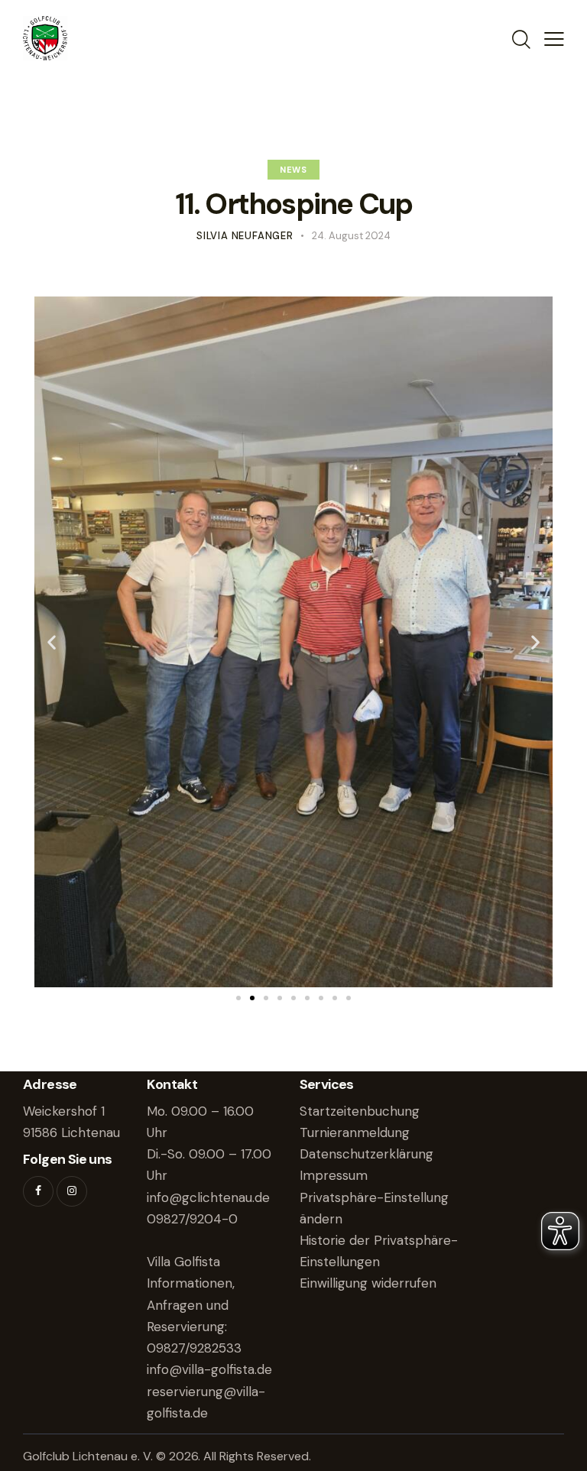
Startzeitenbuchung (360, 1111)
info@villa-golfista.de (209, 1369)
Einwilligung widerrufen (368, 1283)
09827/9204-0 (192, 1218)
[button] (51, 642)
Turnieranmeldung (355, 1132)
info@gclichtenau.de (208, 1197)
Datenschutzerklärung (366, 1153)
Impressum (334, 1175)
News (293, 169)
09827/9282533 (194, 1348)
